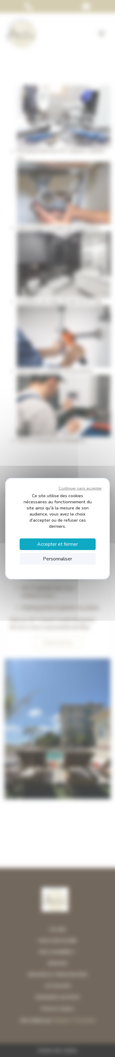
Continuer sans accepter (80, 488)
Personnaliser (57, 559)
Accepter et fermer (57, 544)
